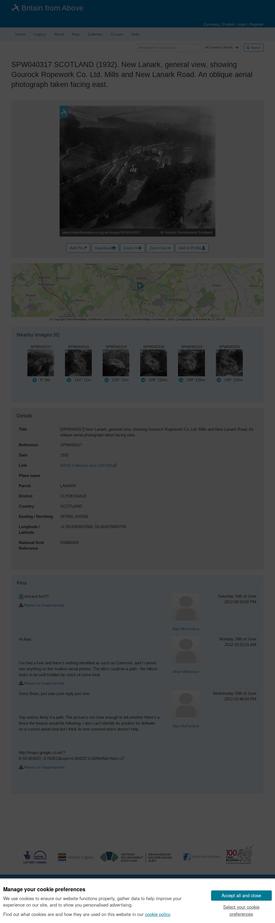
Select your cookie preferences (241, 910)
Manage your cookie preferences (44, 889)
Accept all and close (241, 895)
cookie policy (157, 914)
